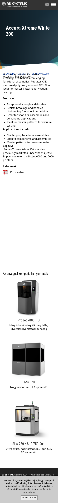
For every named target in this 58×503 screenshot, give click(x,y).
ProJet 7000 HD (29, 320)
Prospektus (17, 172)
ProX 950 (28, 382)
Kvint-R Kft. (7, 474)
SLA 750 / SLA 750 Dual (28, 444)
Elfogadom (29, 497)
